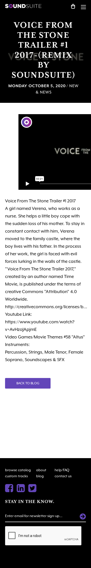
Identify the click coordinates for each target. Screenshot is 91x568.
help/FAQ (62, 470)
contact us (63, 476)
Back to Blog (27, 383)
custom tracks (16, 476)
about (41, 470)
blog (40, 476)
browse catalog (18, 470)
